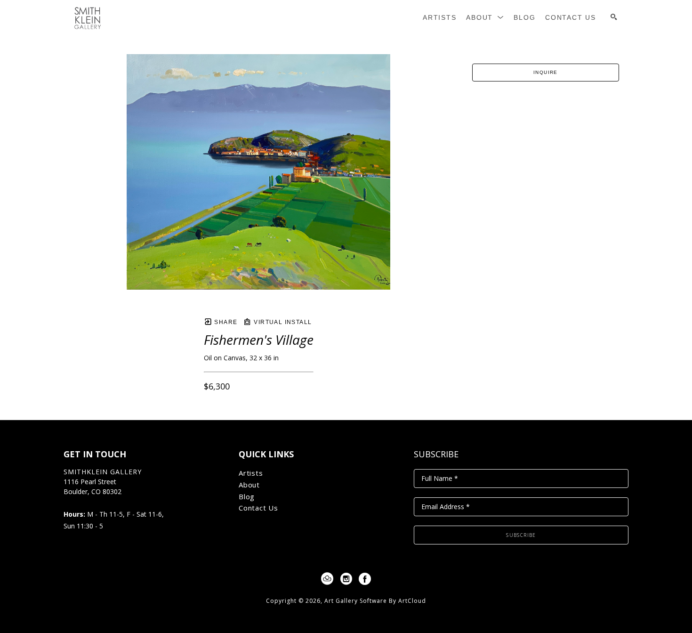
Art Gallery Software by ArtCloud (375, 601)
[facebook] (365, 579)
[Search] (614, 17)
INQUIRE (545, 72)
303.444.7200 (84, 501)
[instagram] (346, 579)
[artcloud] (327, 579)
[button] (485, 18)
